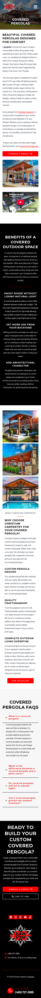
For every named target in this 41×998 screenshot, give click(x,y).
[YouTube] (25, 917)
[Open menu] (35, 7)
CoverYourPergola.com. (29, 146)
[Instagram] (16, 917)
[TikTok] (30, 917)
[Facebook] (11, 917)
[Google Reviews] (20, 917)
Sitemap (31, 976)
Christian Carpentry (26, 112)
